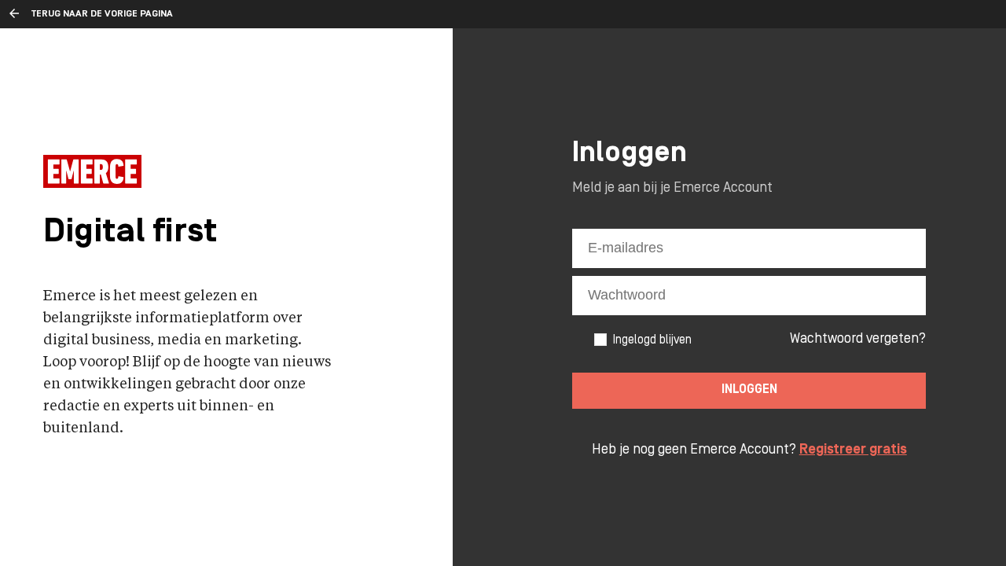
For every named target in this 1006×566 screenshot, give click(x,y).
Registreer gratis (853, 450)
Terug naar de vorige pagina (102, 14)
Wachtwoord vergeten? (858, 339)
